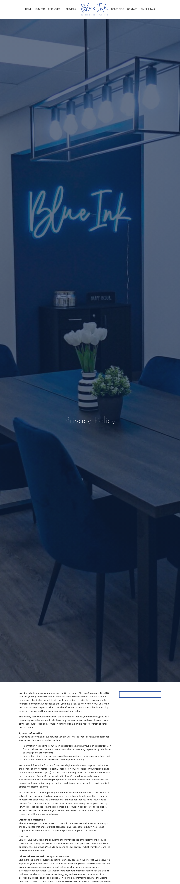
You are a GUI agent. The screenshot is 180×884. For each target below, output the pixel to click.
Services (71, 9)
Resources (54, 9)
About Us (40, 9)
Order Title (117, 9)
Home (28, 9)
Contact (132, 9)
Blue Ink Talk (148, 9)
